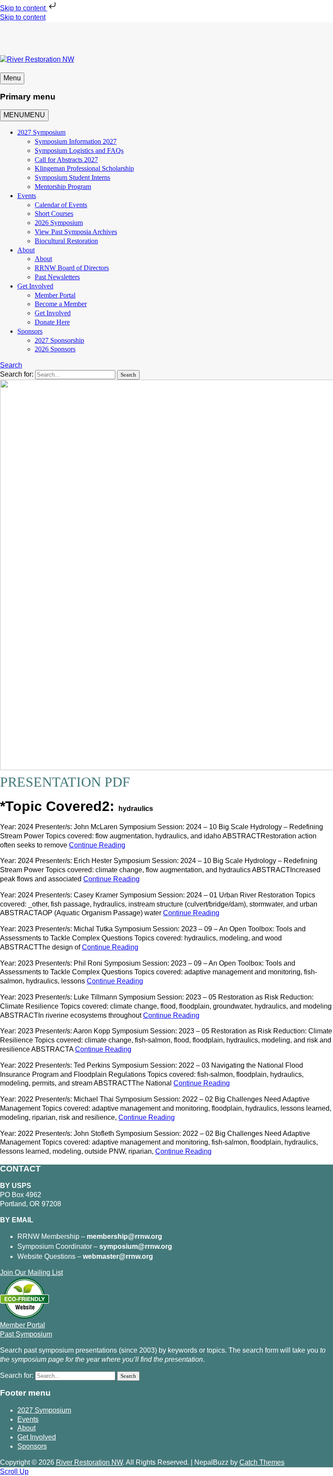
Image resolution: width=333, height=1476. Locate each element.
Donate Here (52, 322)
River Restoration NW (89, 1462)
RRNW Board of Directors (72, 267)
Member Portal (55, 295)
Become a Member (61, 304)
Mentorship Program (63, 186)
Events (26, 195)
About (26, 250)
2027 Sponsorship (59, 340)
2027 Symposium (41, 132)
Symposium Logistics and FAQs (79, 150)
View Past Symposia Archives (76, 231)
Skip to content (23, 8)
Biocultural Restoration (66, 241)
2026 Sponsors (55, 349)
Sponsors (29, 331)
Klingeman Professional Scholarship (84, 168)
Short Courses (54, 213)
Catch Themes (261, 1462)
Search (11, 365)
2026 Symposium (59, 222)
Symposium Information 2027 (76, 141)
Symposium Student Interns (72, 177)
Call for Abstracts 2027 (66, 159)
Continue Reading (97, 845)
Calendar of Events (61, 204)
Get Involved (35, 286)
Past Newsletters (57, 277)
